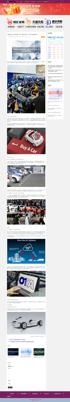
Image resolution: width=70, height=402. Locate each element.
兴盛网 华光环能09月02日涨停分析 (53, 105)
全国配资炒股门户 (46, 1)
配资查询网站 (33, 1)
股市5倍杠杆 (39, 1)
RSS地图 (36, 399)
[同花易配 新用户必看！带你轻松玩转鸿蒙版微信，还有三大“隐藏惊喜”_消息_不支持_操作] (39, 351)
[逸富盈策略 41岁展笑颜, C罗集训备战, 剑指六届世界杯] (13, 351)
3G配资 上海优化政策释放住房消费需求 (54, 112)
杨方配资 (21, 1)
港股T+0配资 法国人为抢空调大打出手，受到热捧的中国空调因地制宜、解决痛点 (55, 80)
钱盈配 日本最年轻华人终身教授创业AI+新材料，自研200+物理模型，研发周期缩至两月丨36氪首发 (55, 67)
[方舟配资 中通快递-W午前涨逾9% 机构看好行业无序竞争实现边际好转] (26, 351)
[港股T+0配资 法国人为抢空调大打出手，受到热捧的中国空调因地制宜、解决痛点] (55, 92)
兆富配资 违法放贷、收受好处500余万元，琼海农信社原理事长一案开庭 (55, 71)
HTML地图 (39, 399)
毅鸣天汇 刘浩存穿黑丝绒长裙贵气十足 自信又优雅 (17, 339)
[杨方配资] (11, 1)
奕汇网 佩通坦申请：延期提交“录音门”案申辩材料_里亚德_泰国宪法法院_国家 (21, 341)
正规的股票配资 (27, 1)
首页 (17, 1)
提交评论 (10, 387)
